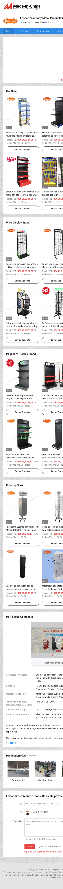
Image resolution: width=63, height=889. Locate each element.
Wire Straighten (45, 780)
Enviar (30, 846)
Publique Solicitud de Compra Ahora (43, 851)
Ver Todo (10, 742)
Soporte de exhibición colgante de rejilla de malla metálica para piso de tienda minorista (22, 267)
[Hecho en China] (22, 6)
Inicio (8, 31)
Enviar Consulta (22, 149)
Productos (25, 31)
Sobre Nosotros (44, 31)
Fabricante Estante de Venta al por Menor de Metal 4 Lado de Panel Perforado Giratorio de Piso (22, 530)
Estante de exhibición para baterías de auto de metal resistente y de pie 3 (22, 326)
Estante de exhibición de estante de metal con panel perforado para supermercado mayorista (22, 194)
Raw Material (18, 780)
